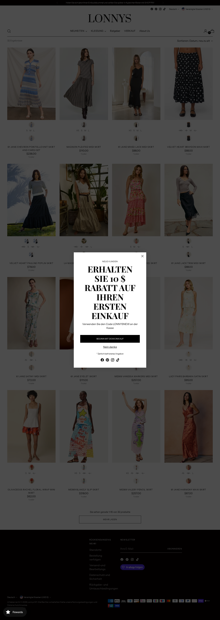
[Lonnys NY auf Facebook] (102, 360)
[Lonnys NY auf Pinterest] (107, 360)
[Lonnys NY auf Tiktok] (118, 360)
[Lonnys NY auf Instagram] (113, 360)
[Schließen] (142, 256)
